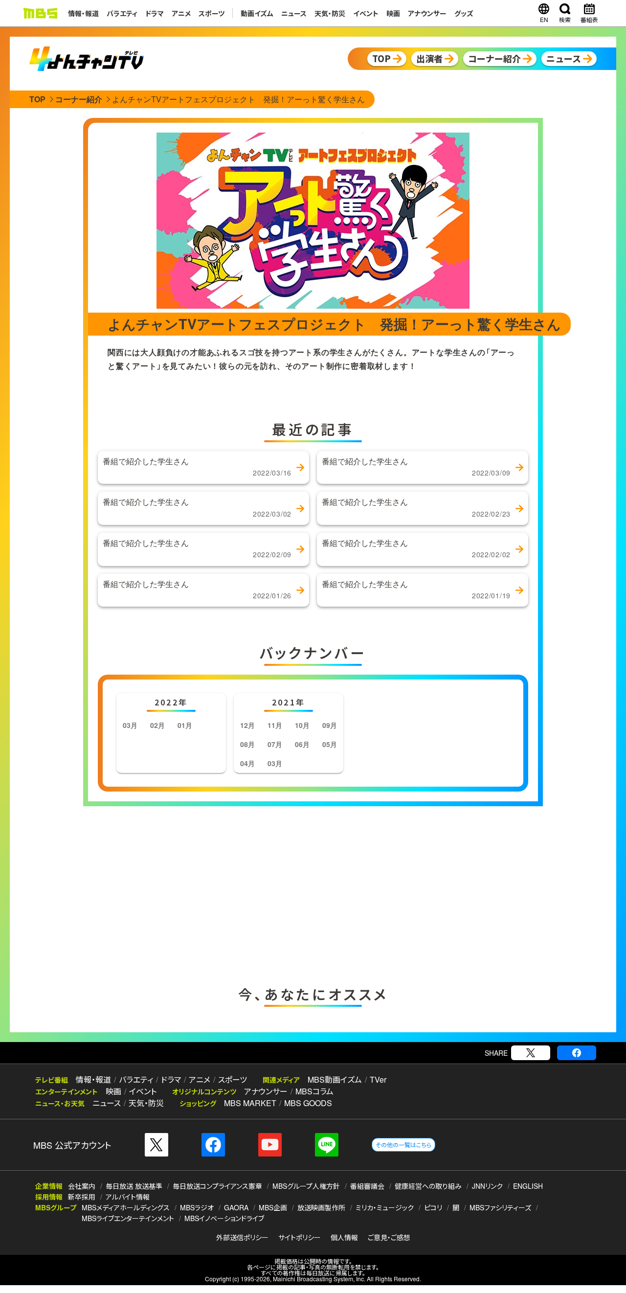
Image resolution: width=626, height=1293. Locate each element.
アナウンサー (427, 13)
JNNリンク (487, 1186)
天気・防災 (329, 13)
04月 (247, 763)
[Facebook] (576, 1052)
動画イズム (257, 13)
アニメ (181, 13)
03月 (130, 725)
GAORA (236, 1207)
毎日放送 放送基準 (134, 1186)
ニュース (294, 13)
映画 (393, 13)
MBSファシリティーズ (500, 1207)
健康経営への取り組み (428, 1186)
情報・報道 (83, 13)
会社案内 (81, 1186)
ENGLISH (528, 1186)
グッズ (463, 13)
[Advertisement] (215, 893)
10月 (302, 725)
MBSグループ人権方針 (306, 1186)
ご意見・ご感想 (389, 1237)
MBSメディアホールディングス (126, 1207)
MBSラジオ (197, 1207)
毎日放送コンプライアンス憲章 (217, 1186)
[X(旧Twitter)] (530, 1052)
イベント (366, 13)
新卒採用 (81, 1197)
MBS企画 (273, 1207)
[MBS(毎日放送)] (40, 13)
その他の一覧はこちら (403, 1144)
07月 (275, 744)
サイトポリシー (299, 1237)
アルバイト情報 (128, 1197)
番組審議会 (367, 1186)
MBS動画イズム (335, 1079)
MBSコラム (314, 1091)
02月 (157, 725)
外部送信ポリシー (242, 1237)
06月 (302, 744)
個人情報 (344, 1237)
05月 (329, 744)
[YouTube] (270, 1145)
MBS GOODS (308, 1103)
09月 (329, 725)
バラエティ (122, 13)
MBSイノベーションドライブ (224, 1218)
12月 (247, 725)
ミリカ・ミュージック (385, 1207)
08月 (247, 744)
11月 (275, 725)
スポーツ (211, 13)
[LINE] (326, 1145)
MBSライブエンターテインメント (128, 1218)
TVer (378, 1079)
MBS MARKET (250, 1103)
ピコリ (433, 1207)
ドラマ (154, 13)
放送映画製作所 (321, 1207)
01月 (185, 725)
